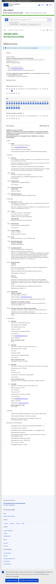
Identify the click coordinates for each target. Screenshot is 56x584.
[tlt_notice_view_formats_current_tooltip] (48, 126)
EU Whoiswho (7, 561)
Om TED (6, 543)
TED (5, 30)
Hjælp (5, 513)
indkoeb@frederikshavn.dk (17, 68)
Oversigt (5, 546)
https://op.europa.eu (23, 403)
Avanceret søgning (14, 24)
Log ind (42, 5)
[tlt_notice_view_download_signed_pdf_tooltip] (12, 91)
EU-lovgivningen (7, 553)
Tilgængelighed (7, 536)
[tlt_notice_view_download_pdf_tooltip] (7, 103)
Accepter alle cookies (11, 580)
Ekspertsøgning (23, 24)
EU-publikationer (7, 564)
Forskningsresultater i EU (9, 558)
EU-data (5, 555)
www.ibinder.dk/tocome (26, 297)
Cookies (5, 533)
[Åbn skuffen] (5, 43)
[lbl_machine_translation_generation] (23, 113)
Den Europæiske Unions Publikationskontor (14, 503)
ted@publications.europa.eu (21, 398)
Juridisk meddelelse (8, 530)
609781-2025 (35, 48)
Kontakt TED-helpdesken (9, 516)
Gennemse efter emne (34, 24)
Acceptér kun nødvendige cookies (29, 580)
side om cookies (40, 572)
